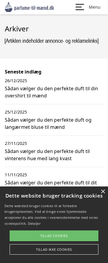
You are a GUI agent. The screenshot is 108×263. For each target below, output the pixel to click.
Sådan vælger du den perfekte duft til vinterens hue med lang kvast (47, 155)
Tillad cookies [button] (54, 235)
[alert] (54, 224)
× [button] (102, 191)
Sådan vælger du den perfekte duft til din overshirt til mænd (51, 92)
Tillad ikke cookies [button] (54, 249)
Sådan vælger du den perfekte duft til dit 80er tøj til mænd (51, 186)
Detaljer (34, 223)
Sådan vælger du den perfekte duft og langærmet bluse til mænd (48, 123)
